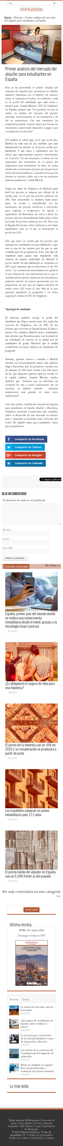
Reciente (14, 999)
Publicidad (36, 1138)
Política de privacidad (40, 1135)
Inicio (7, 17)
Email (6, 539)
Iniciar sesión (31, 909)
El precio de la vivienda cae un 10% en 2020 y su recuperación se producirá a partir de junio (30, 749)
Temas (25, 999)
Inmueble (13, 1126)
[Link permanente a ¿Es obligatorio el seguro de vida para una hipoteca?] (31, 661)
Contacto (49, 1138)
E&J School (26, 1126)
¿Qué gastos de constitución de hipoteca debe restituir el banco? (37, 1023)
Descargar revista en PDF (31, 935)
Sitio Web (8, 548)
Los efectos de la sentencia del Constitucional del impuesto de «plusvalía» (37, 1053)
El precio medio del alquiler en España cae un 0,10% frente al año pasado (30, 874)
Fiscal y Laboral (42, 1123)
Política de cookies (19, 1138)
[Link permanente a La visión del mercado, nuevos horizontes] (14, 1010)
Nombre (7, 529)
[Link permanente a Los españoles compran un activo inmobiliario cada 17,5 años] (31, 788)
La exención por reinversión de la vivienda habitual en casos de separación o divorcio (37, 1038)
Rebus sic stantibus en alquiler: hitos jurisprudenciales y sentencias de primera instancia (37, 1068)
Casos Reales (25, 1123)
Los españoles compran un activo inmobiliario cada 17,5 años (27, 812)
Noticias (18, 17)
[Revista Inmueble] (31, 9)
